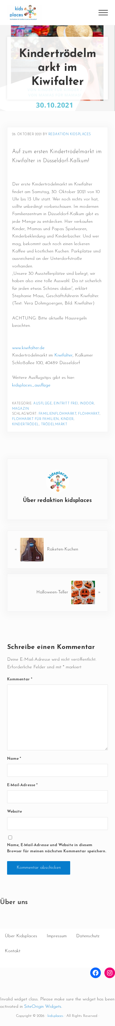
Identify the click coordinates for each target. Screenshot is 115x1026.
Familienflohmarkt (58, 414)
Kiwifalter (63, 355)
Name (14, 759)
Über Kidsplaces (21, 936)
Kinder (67, 419)
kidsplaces (55, 1016)
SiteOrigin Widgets (42, 1006)
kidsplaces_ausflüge (31, 385)
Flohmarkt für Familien (35, 419)
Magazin (20, 409)
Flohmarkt (89, 414)
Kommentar (19, 679)
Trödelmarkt (54, 424)
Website (14, 812)
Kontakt (12, 951)
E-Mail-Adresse (22, 785)
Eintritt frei (66, 403)
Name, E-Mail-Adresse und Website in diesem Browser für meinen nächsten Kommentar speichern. (56, 848)
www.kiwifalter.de (28, 348)
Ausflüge (42, 403)
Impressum (57, 936)
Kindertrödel (25, 424)
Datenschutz (87, 936)
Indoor (87, 403)
